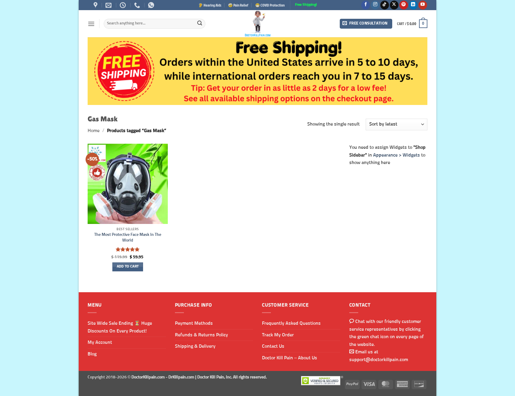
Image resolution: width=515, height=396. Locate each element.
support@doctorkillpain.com (378, 359)
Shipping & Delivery (195, 346)
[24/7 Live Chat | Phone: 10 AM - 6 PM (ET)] (123, 5)
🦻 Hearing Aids (209, 5)
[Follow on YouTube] (422, 5)
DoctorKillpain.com (148, 377)
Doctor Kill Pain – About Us (289, 357)
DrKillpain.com (181, 377)
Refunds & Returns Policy (201, 334)
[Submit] (200, 24)
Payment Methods (194, 323)
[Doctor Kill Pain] (257, 23)
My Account (100, 342)
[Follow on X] (394, 5)
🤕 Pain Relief (238, 5)
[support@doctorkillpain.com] (109, 5)
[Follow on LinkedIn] (413, 5)
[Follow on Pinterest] (403, 5)
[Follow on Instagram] (375, 5)
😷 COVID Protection (270, 5)
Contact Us (273, 346)
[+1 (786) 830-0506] (138, 5)
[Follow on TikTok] (384, 5)
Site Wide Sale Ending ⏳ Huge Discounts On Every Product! (120, 327)
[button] (91, 23)
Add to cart (128, 266)
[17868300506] (152, 5)
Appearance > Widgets (396, 154)
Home (94, 130)
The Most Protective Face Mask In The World (127, 237)
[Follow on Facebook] (365, 5)
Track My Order (278, 334)
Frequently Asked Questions (291, 323)
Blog (92, 354)
